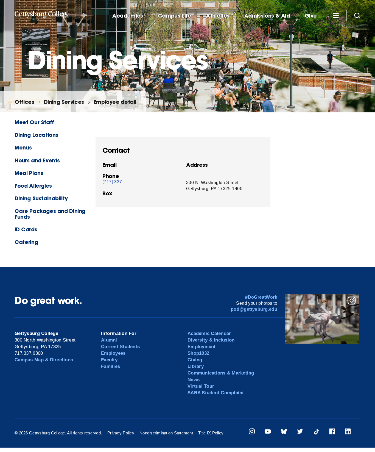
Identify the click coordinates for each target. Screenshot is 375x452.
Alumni (109, 340)
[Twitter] (300, 432)
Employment (202, 346)
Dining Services (64, 101)
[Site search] (357, 15)
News (194, 379)
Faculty (109, 359)
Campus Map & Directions (44, 359)
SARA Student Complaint (216, 392)
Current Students (120, 346)
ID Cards (26, 229)
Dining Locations (36, 135)
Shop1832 (198, 353)
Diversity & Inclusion (211, 340)
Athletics (218, 16)
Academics (127, 16)
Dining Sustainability (41, 198)
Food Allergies (33, 185)
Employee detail (115, 101)
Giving (195, 359)
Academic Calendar (209, 333)
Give (311, 16)
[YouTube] (267, 432)
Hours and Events (37, 160)
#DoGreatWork (261, 297)
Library (196, 366)
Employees (113, 353)
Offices (24, 101)
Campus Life (174, 16)
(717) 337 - (113, 181)
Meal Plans (29, 173)
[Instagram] (252, 432)
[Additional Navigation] (336, 15)
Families (110, 366)
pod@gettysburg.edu (254, 309)
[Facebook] (332, 432)
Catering (26, 242)
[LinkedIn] (348, 432)
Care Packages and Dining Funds (50, 214)
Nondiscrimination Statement (166, 433)
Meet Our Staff (34, 122)
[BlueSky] (284, 432)
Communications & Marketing (221, 373)
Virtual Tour (201, 386)
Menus (23, 147)
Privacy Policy (120, 433)
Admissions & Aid (267, 16)
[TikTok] (316, 432)
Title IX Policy (210, 433)
